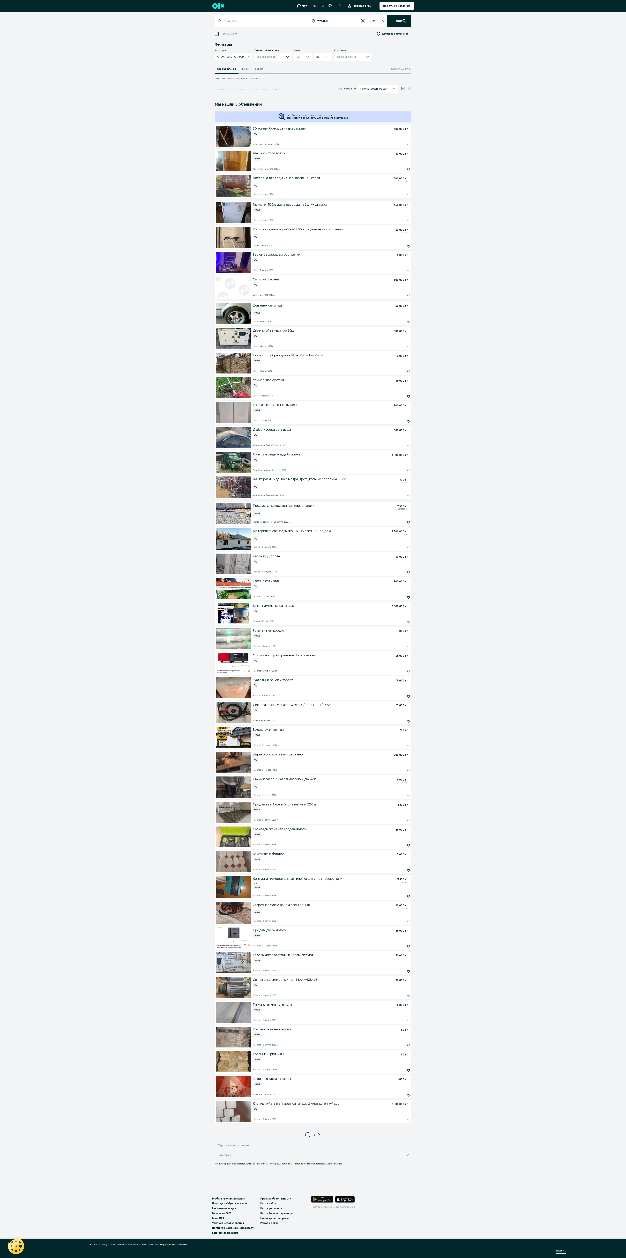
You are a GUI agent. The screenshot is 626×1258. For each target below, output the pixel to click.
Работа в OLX (269, 1223)
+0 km (371, 20)
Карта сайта (268, 1203)
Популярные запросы (274, 1218)
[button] (340, 5)
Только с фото (229, 34)
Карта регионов (271, 1208)
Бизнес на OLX (221, 1213)
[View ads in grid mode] (409, 89)
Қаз (315, 5)
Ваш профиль (362, 5)
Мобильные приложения (228, 1198)
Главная (218, 89)
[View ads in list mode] (403, 89)
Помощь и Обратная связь (229, 1203)
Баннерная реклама (225, 1232)
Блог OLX (218, 1218)
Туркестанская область (258, 89)
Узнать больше (179, 1244)
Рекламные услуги (224, 1208)
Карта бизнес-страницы (276, 1213)
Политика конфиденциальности (233, 1227)
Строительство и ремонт (235, 89)
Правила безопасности (275, 1198)
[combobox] (264, 21)
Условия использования (228, 1223)
